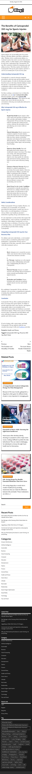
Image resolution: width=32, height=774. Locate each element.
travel (19, 764)
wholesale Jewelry (20, 767)
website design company (8, 767)
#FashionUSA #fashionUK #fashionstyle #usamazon (14, 725)
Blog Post (3, 710)
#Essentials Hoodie (6, 722)
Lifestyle (3, 580)
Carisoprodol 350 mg (12, 333)
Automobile (4, 548)
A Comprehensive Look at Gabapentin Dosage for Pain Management (15, 387)
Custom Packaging (16, 739)
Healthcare (21, 744)
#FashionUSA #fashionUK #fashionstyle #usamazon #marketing (14, 728)
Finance (3, 568)
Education (3, 560)
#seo (18, 731)
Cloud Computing (5, 554)
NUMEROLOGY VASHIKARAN (9, 752)
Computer (3, 557)
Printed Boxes (5, 757)
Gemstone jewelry (25, 741)
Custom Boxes (22, 736)
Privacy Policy (4, 713)
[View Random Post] (25, 17)
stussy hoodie (5, 764)
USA (24, 764)
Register (3, 707)
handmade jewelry (6, 744)
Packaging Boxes (13, 754)
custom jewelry (5, 739)
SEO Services (5, 759)
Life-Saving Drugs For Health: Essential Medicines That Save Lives (15, 480)
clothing (15, 736)
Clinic (9, 736)
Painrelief (21, 754)
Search (3, 504)
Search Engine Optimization (8, 589)
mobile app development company (10, 749)
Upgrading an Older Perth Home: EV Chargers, (12, 525)
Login (2, 704)
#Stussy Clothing (6, 734)
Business (3, 551)
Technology (4, 595)
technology (13, 764)
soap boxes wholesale (7, 762)
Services (13, 759)
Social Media (4, 592)
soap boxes (19, 759)
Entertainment (4, 563)
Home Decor (4, 577)
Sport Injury (7, 335)
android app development (18, 734)
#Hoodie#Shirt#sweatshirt (8, 731)
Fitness (16, 741)
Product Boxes (14, 757)
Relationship (4, 586)
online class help (23, 752)
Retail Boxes (23, 757)
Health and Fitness (13, 330)
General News (4, 572)
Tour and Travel (5, 598)
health (14, 744)
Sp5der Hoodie (18, 762)
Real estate (4, 583)
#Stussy (24, 731)
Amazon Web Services (6, 542)
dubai (23, 739)
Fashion (3, 566)
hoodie (27, 744)
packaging (4, 754)
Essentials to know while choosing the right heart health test (15, 430)
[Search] (28, 17)
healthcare (22, 327)
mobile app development (14, 746)
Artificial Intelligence (6, 545)
